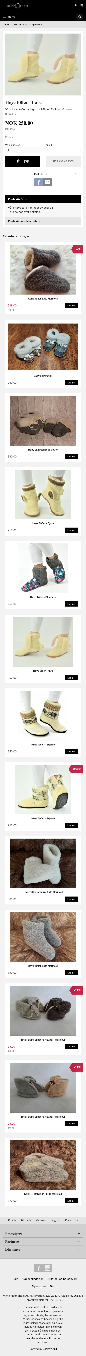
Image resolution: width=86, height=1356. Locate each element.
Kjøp (25, 161)
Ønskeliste (65, 161)
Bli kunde (26, 1220)
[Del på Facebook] (38, 182)
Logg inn (55, 1220)
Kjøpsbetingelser (32, 1278)
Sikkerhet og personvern (62, 1278)
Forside (6, 24)
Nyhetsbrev (39, 1286)
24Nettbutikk (50, 1348)
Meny (11, 16)
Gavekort (41, 1220)
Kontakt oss (71, 1220)
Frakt (15, 1278)
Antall (49, 145)
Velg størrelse (12, 145)
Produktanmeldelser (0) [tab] (22, 221)
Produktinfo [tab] (15, 199)
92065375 (76, 1295)
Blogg (53, 1286)
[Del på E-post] (47, 182)
